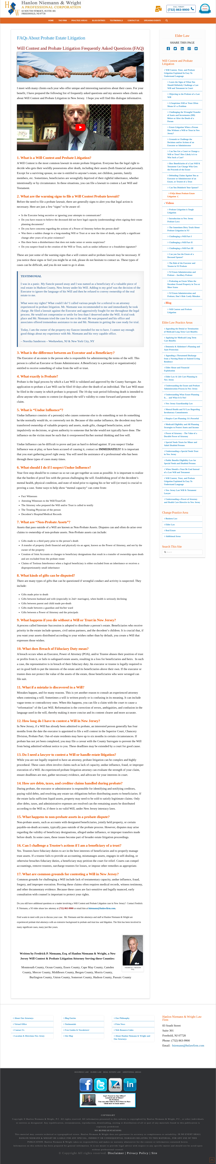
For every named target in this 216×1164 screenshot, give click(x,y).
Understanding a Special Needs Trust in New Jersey (181, 452)
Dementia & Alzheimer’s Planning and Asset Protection (182, 348)
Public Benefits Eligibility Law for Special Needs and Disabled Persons (180, 462)
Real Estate (171, 530)
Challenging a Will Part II (180, 242)
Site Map (69, 1036)
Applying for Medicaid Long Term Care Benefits (180, 339)
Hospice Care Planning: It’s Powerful (182, 418)
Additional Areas (173, 536)
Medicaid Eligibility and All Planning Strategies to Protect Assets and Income (181, 426)
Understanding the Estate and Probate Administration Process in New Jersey (182, 387)
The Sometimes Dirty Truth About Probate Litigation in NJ (183, 229)
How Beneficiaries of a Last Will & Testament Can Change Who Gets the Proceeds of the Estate (183, 166)
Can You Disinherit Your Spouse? (184, 187)
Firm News (120, 1024)
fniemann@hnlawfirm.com (101, 908)
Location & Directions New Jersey (29, 1036)
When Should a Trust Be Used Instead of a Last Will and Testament (181, 470)
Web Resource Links (124, 1030)
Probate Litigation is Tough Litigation (180, 211)
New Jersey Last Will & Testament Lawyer (180, 491)
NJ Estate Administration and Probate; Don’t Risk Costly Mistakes (183, 294)
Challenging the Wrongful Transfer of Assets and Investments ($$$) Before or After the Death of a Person (183, 117)
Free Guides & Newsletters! (77, 1030)
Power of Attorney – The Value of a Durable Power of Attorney (180, 435)
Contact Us (19, 1030)
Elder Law (170, 525)
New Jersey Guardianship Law (179, 403)
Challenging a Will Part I (180, 236)
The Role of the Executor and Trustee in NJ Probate (181, 264)
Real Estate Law (112, 1072)
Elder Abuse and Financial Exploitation (176, 369)
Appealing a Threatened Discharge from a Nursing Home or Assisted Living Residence (182, 358)
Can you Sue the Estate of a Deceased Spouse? (180, 255)
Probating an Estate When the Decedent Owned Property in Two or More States (183, 284)
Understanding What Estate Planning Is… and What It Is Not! (181, 396)
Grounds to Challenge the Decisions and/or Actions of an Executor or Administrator (180, 142)
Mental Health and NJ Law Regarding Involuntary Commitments (182, 411)
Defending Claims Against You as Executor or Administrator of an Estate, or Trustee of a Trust (182, 178)
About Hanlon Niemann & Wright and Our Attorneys (132, 1037)
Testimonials (70, 1024)
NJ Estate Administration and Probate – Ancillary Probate (181, 273)
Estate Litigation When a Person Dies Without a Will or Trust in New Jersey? (183, 130)
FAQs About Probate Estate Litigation (181, 195)
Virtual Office (20, 1024)
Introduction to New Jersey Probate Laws (180, 220)
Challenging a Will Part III (181, 248)
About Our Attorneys (23, 1018)
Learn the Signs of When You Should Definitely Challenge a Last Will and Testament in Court (182, 85)
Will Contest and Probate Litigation (179, 311)
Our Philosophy (122, 1018)
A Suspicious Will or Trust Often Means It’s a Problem (182, 104)
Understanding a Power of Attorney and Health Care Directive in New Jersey (182, 500)
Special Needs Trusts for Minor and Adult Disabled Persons (180, 443)
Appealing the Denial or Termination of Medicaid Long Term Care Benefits (181, 330)
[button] (166, 20)
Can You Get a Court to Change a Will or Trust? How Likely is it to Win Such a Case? (183, 154)
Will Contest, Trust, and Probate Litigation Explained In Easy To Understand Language (179, 73)
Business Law (171, 519)
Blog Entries (70, 1018)
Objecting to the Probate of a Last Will (183, 95)
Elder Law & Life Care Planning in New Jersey (180, 378)
